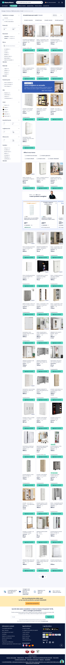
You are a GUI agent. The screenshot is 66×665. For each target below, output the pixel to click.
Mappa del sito (20, 657)
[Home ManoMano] (8, 2)
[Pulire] (41, 2)
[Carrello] (62, 2)
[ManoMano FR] (23, 645)
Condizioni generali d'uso (20, 659)
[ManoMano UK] (26, 645)
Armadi (21, 11)
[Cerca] (17, 2)
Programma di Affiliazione (7, 642)
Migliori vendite (25, 638)
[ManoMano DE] (30, 645)
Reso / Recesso (5, 630)
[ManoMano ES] (33, 645)
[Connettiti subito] (59, 2)
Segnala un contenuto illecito (8, 636)
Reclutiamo (4, 640)
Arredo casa (8, 11)
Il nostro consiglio (26, 628)
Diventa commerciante (7, 638)
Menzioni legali (28, 657)
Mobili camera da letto (15, 11)
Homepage (4, 11)
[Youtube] (53, 642)
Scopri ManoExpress (26, 640)
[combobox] (57, 15)
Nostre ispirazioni (26, 636)
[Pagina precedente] (40, 577)
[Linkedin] (44, 642)
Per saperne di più (44, 621)
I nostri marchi (25, 634)
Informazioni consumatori (33, 659)
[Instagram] (50, 642)
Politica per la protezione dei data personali (42, 657)
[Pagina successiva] (45, 577)
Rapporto (42, 659)
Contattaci (4, 634)
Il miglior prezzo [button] (31, 203)
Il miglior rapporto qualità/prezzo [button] (48, 203)
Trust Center (56, 657)
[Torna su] (61, 645)
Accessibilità (47, 659)
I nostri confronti (26, 632)
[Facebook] (47, 642)
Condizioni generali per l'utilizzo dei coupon (11, 643)
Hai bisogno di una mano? (7, 632)
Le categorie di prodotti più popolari (30, 630)
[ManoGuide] (62, 662)
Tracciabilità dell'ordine (7, 628)
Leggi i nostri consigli (46, 90)
